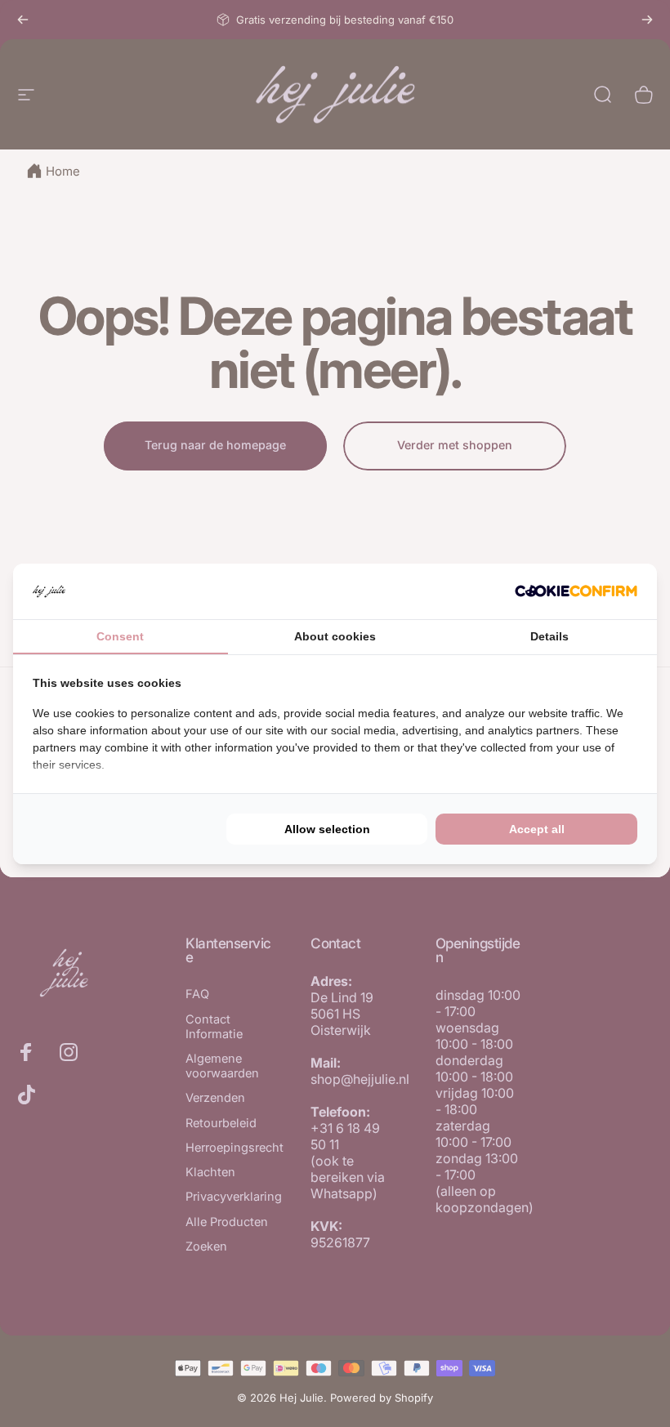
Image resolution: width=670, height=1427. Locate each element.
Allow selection (327, 829)
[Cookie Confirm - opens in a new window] (576, 591)
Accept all (537, 829)
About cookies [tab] (335, 636)
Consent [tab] (120, 636)
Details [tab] (549, 636)
